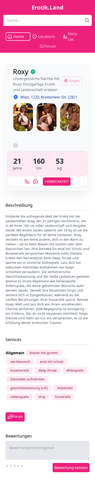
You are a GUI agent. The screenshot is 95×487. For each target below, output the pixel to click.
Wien (24, 97)
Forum (50, 46)
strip (41, 397)
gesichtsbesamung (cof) (29, 388)
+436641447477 (57, 181)
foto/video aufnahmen (27, 379)
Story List (72, 36)
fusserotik (62, 397)
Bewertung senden (71, 467)
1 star (7, 465)
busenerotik (19, 370)
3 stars (15, 465)
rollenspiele (19, 397)
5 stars (22, 465)
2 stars (11, 465)
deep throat (48, 370)
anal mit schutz (52, 361)
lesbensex (65, 388)
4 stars (18, 465)
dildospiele (74, 370)
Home (18, 36)
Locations (46, 36)
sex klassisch (20, 361)
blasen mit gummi (44, 353)
